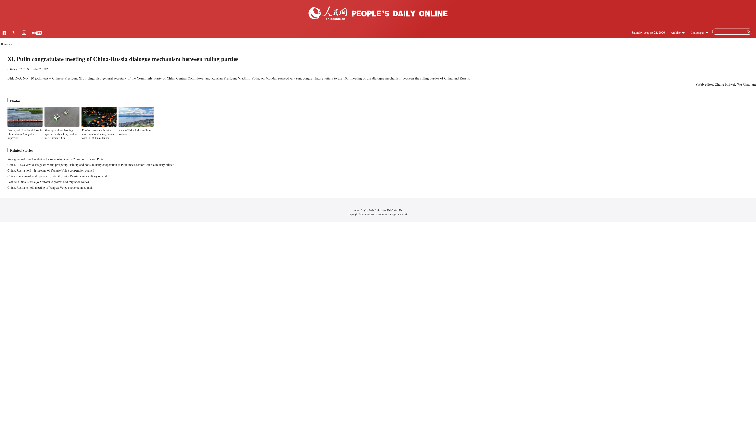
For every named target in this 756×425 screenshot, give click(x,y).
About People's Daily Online (367, 210)
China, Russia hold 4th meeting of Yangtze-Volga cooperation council (50, 170)
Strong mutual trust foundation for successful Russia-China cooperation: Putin (55, 159)
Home (4, 44)
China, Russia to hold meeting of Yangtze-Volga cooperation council (50, 187)
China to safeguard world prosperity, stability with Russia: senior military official (57, 176)
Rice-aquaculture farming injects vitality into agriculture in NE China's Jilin (61, 134)
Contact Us (396, 210)
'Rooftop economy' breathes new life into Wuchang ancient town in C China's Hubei (98, 134)
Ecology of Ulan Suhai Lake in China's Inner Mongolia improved (24, 134)
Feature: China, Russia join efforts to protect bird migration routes (48, 182)
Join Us (386, 210)
